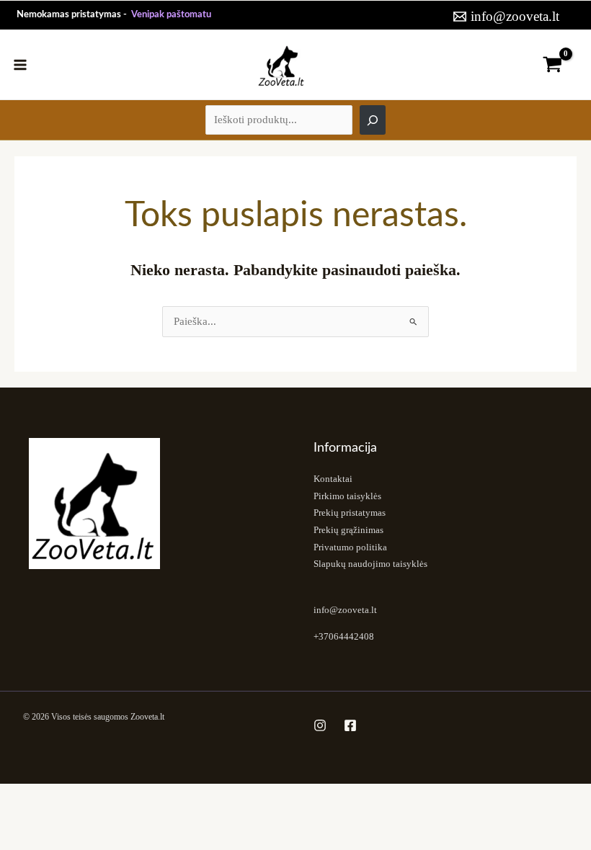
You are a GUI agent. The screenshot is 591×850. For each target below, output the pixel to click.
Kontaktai (333, 479)
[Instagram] (320, 725)
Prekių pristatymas (350, 513)
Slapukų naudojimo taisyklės (370, 564)
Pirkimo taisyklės (347, 496)
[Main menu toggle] (20, 64)
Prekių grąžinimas (348, 530)
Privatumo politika (350, 547)
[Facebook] (350, 725)
